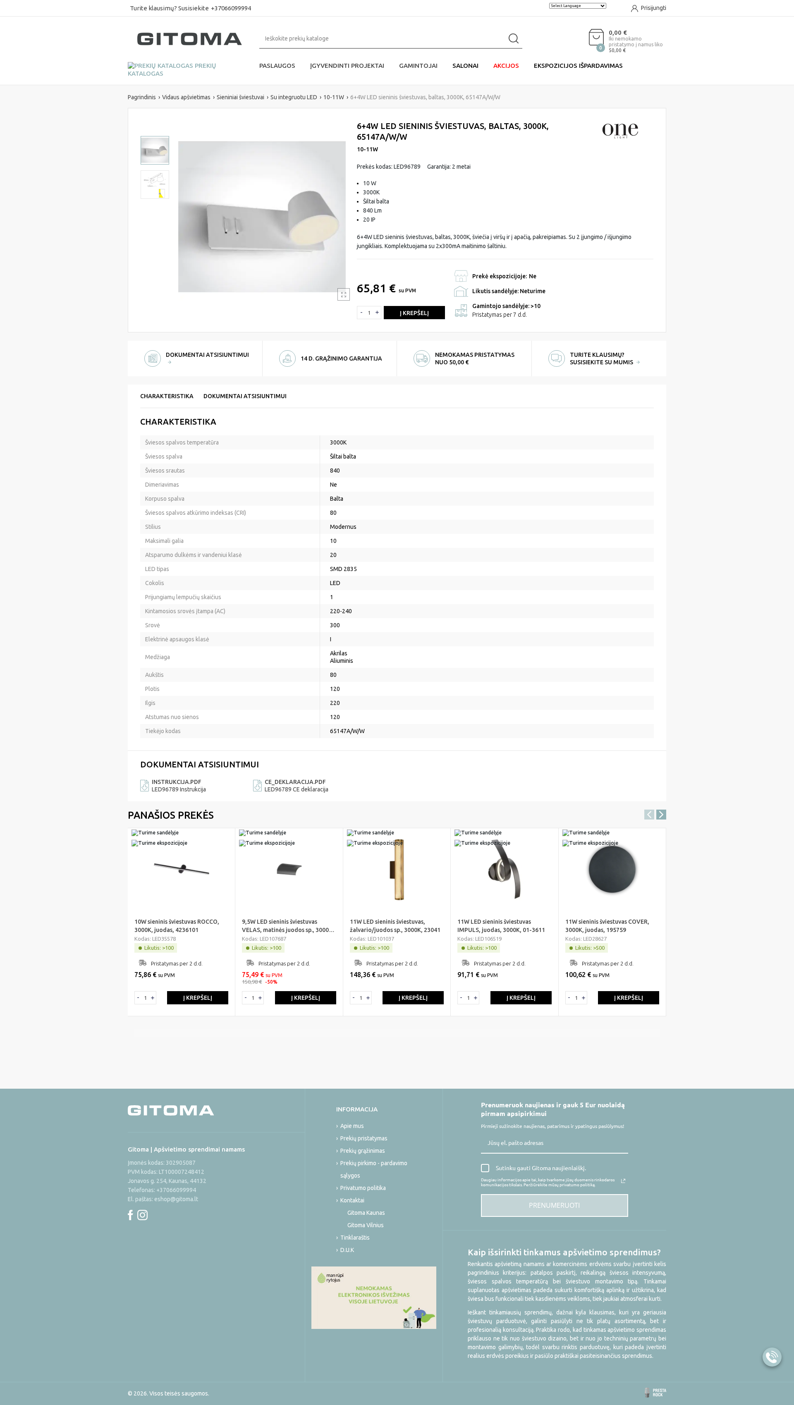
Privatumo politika (363, 1188)
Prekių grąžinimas (362, 1150)
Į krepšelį (414, 313)
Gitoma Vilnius (365, 1225)
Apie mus (352, 1126)
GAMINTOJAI (418, 65)
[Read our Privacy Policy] (623, 1181)
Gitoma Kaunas (366, 1212)
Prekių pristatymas (363, 1138)
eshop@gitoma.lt (176, 1199)
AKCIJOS (506, 65)
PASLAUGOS (277, 65)
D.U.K (347, 1250)
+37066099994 (231, 8)
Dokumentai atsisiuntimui (245, 396)
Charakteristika (167, 396)
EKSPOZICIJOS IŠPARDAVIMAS (578, 65)
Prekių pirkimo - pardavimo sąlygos (373, 1169)
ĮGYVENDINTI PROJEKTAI (347, 65)
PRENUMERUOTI (554, 1205)
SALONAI (465, 65)
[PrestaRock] (655, 1393)
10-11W (367, 149)
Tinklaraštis (355, 1237)
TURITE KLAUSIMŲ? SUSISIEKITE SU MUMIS (602, 358)
